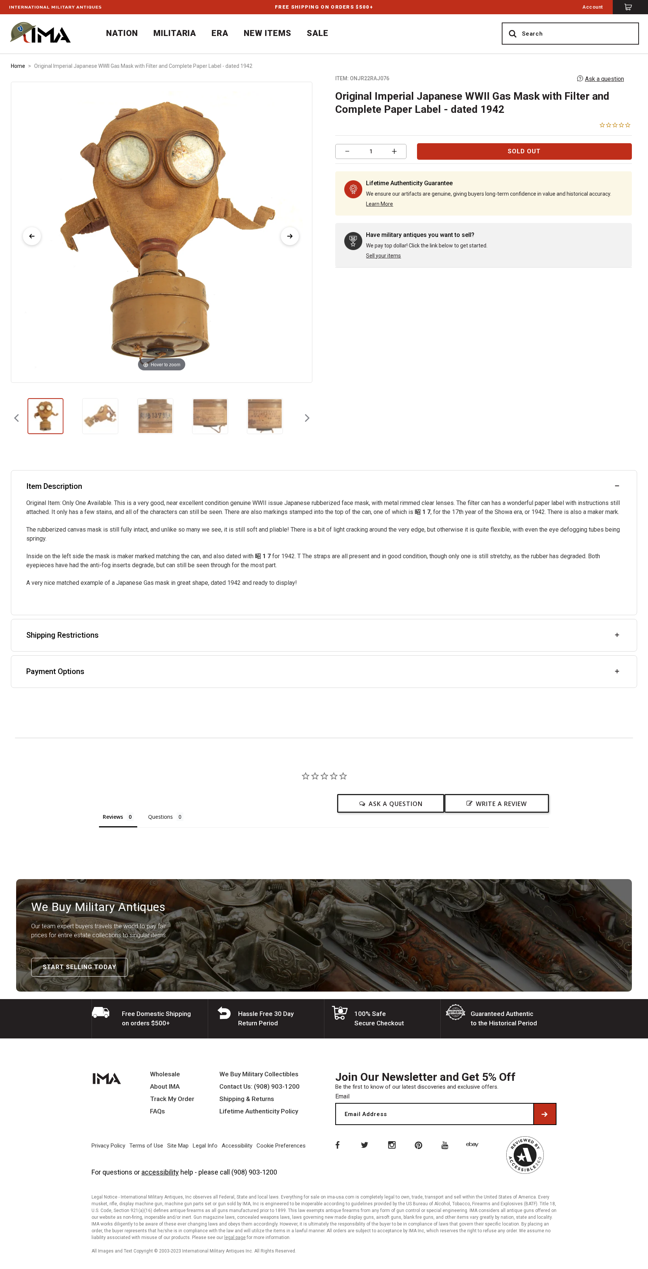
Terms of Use (146, 1145)
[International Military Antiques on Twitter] (364, 1144)
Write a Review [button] (501, 804)
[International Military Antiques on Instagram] (391, 1144)
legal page (235, 1237)
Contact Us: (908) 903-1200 (259, 1086)
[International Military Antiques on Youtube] (446, 1144)
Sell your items (383, 255)
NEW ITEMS (267, 33)
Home (18, 66)
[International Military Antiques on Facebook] (337, 1144)
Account (592, 7)
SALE (317, 33)
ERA (220, 33)
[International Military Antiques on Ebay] (474, 1144)
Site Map (178, 1145)
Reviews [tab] (113, 816)
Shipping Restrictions (62, 635)
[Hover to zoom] (161, 231)
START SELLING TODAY (79, 967)
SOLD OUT (524, 151)
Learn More (379, 204)
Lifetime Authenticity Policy (258, 1111)
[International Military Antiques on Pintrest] (419, 1144)
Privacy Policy (108, 1145)
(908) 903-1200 (254, 1172)
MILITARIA (174, 33)
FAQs (157, 1111)
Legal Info (205, 1145)
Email (342, 1096)
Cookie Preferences (281, 1145)
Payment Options (55, 671)
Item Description (54, 486)
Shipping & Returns (246, 1099)
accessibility (160, 1172)
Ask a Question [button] (396, 804)
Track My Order (172, 1099)
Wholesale (165, 1074)
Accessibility (237, 1145)
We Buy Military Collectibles (258, 1074)
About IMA (165, 1086)
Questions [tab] (160, 816)
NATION (122, 33)
